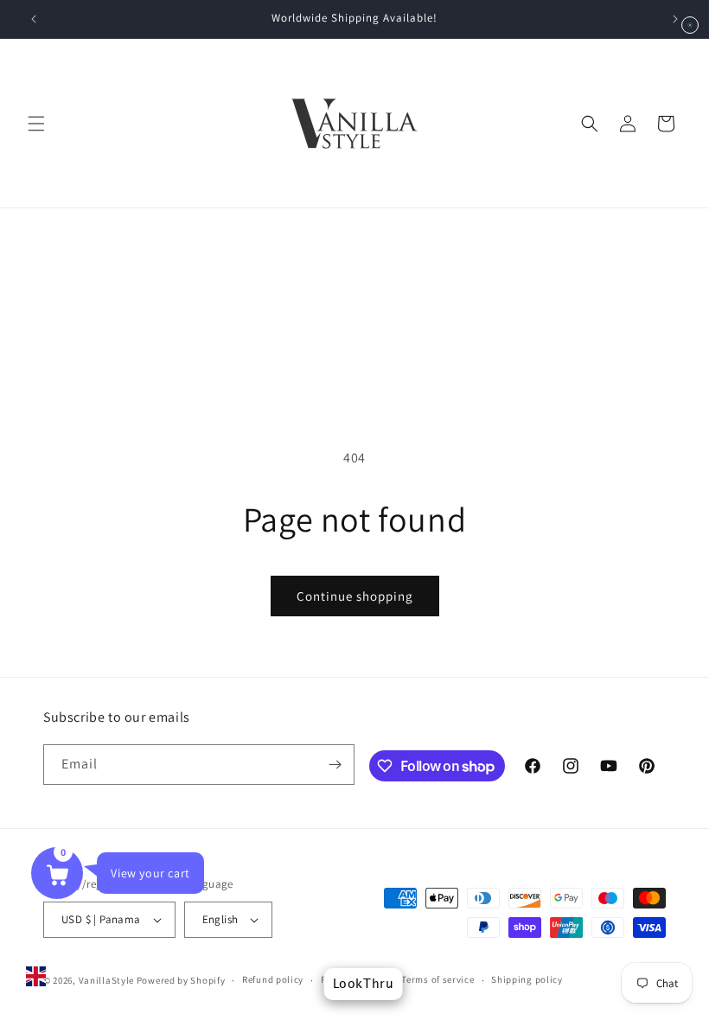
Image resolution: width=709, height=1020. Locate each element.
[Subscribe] (335, 764)
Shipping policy (527, 979)
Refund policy (272, 979)
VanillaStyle (106, 980)
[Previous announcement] (34, 19)
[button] (36, 124)
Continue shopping (355, 596)
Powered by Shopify (181, 980)
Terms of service (437, 979)
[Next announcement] (675, 19)
